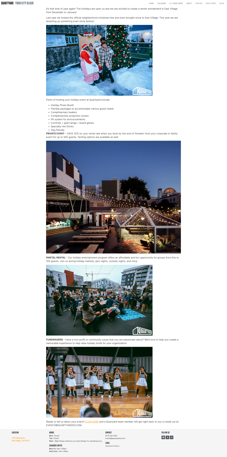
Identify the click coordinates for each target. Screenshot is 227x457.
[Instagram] (171, 437)
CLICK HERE (92, 421)
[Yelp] (167, 437)
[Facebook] (163, 437)
